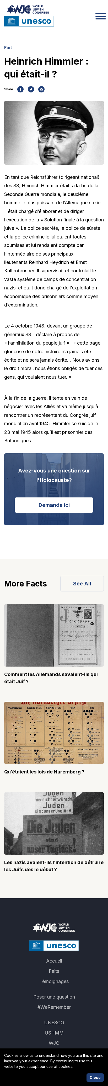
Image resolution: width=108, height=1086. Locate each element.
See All (82, 583)
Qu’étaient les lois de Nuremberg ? (44, 772)
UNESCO (54, 1022)
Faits (54, 971)
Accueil (54, 961)
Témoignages (54, 981)
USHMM (54, 1033)
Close (95, 1077)
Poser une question (54, 997)
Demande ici (54, 505)
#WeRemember (54, 1007)
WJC (54, 1043)
